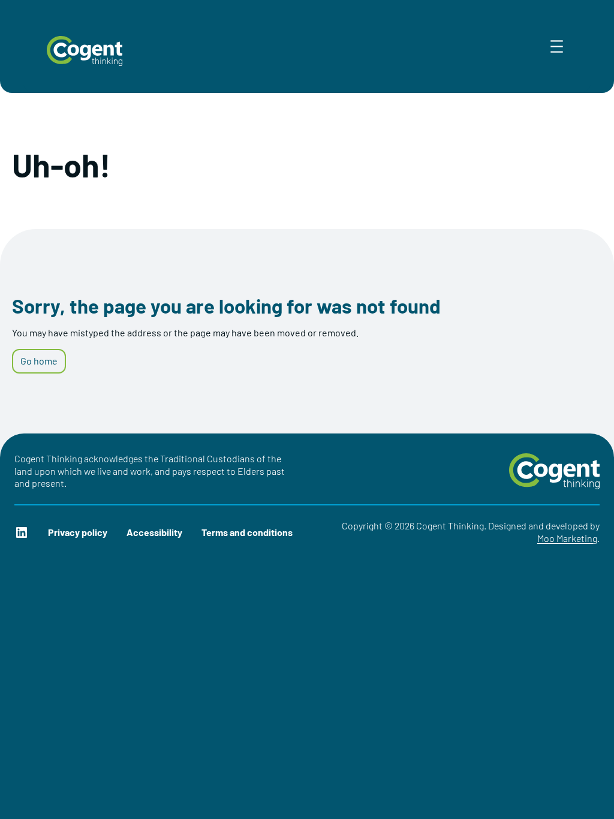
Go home (39, 360)
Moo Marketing (567, 538)
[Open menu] (556, 46)
